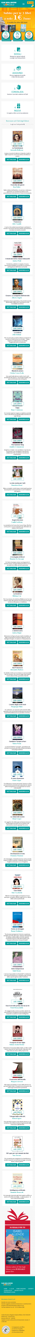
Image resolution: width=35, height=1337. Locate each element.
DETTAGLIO (10, 159)
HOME (5, 1288)
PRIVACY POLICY (18, 1290)
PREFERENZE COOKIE (9, 1292)
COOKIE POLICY (8, 1290)
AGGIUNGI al (23, 159)
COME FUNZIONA (21, 1288)
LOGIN (31, 2)
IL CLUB (12, 1288)
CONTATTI (30, 1288)
